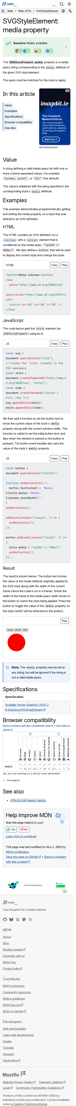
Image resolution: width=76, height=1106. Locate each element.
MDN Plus (9, 962)
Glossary (8, 1054)
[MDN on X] (18, 919)
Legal (6, 1088)
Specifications (14, 116)
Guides (7, 1041)
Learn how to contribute (21, 836)
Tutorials (8, 1047)
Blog (6, 943)
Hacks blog (10, 1060)
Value (8, 105)
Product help (11, 968)
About (7, 937)
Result (9, 568)
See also (10, 128)
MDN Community (14, 986)
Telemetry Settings (51, 1082)
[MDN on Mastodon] (24, 919)
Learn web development (18, 1035)
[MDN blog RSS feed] (30, 919)
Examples (11, 111)
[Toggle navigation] (69, 4)
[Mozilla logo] (14, 1074)
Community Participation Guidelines (38, 1088)
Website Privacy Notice (18, 1082)
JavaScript (13, 320)
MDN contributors (17, 852)
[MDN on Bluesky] (11, 919)
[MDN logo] (10, 902)
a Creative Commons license (29, 1104)
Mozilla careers (12, 949)
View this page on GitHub (22, 857)
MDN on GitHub (13, 1011)
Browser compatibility (18, 122)
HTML (8, 226)
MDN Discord (11, 1005)
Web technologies (14, 1028)
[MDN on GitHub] (5, 919)
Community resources (17, 992)
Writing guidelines (14, 998)
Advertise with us (14, 956)
